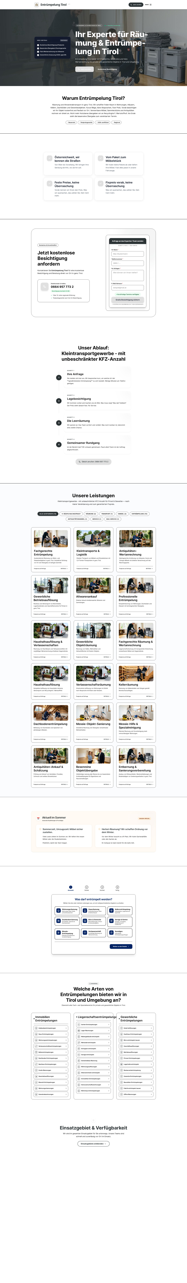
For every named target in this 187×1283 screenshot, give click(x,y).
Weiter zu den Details (120, 946)
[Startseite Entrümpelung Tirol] (36, 4)
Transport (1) (107, 514)
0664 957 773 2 (62, 286)
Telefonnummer (117, 259)
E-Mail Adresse (117, 283)
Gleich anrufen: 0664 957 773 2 (95, 462)
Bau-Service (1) (112, 519)
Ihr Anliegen (116, 268)
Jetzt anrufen (137, 4)
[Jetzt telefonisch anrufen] (45, 286)
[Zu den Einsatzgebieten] (69, 5)
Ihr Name (115, 250)
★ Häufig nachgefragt (71, 514)
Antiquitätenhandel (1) (77, 519)
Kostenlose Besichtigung (107, 69)
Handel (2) (122, 514)
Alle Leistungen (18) (48, 514)
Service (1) (96, 519)
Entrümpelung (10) (139, 514)
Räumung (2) (91, 514)
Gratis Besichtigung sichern (128, 300)
